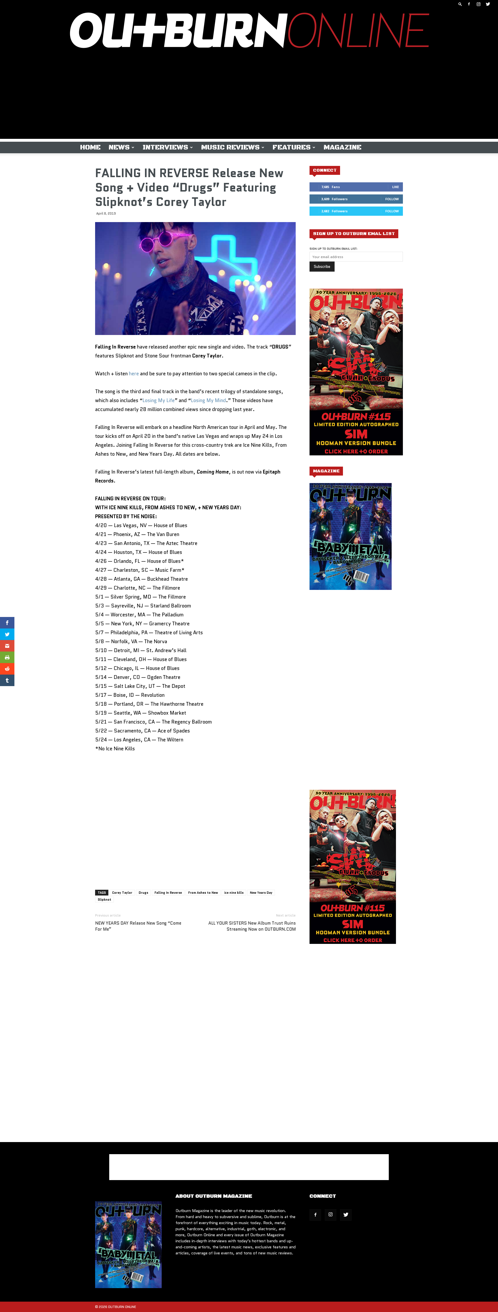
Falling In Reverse (168, 892)
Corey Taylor (122, 892)
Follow (392, 199)
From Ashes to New (203, 892)
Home (90, 147)
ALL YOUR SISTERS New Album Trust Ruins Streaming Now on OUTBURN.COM (252, 926)
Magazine (342, 147)
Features (292, 147)
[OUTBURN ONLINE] (249, 31)
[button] (460, 4)
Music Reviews (230, 147)
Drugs (143, 892)
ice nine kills (234, 892)
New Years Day (261, 892)
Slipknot (104, 899)
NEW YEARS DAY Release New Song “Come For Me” (138, 926)
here (134, 373)
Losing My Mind (208, 400)
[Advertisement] (249, 98)
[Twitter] (488, 4)
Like (395, 187)
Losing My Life (158, 400)
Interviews (165, 147)
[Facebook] (469, 4)
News (119, 147)
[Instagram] (478, 4)
